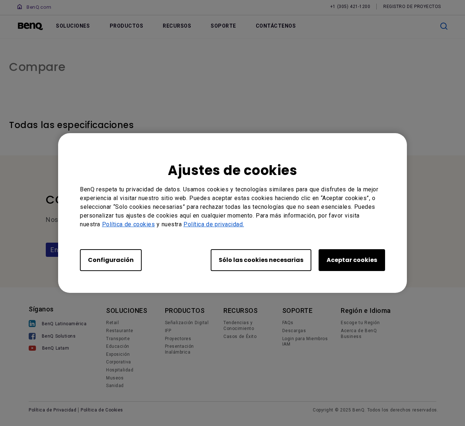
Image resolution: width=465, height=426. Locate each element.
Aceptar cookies (352, 260)
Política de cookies (128, 224)
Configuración (111, 260)
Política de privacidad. (213, 224)
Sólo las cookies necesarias (261, 260)
